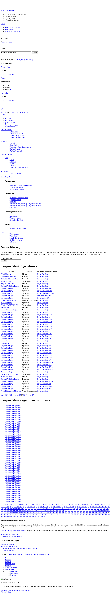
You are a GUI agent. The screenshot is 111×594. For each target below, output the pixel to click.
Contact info (9, 569)
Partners (8, 566)
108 (14, 509)
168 (87, 511)
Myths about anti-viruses (18, 228)
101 (102, 507)
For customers (10, 564)
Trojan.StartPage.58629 (13, 474)
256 (26, 516)
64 (21, 507)
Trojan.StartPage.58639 (13, 487)
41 (80, 505)
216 (14, 515)
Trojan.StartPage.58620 (13, 466)
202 (81, 513)
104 (2, 509)
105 (5, 509)
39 (76, 505)
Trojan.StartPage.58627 (13, 470)
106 (8, 509)
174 (105, 511)
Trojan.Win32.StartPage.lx (10, 286)
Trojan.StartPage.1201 (44, 312)
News (7, 124)
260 (38, 516)
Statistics (13, 165)
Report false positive (17, 135)
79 (54, 507)
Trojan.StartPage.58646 (13, 497)
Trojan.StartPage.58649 (13, 501)
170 (93, 511)
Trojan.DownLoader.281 (45, 362)
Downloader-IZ (6, 377)
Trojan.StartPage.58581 (13, 415)
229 (53, 515)
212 (2, 515)
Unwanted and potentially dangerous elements (25, 205)
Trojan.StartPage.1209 (44, 357)
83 (62, 507)
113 (29, 509)
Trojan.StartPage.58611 (13, 452)
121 (52, 509)
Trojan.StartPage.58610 (13, 450)
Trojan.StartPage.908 (44, 350)
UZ (22, 112)
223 (35, 515)
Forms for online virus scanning (20, 147)
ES (11, 112)
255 (23, 516)
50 (100, 505)
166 (81, 511)
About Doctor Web (11, 126)
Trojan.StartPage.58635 (13, 484)
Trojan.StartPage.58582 (13, 417)
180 (14, 513)
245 (102, 515)
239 (84, 515)
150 (32, 511)
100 (99, 507)
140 (2, 511)
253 (17, 516)
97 (93, 507)
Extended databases (16, 187)
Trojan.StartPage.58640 (13, 489)
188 (38, 513)
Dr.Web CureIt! (15, 149)
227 (47, 515)
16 (26, 395)
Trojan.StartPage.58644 (13, 495)
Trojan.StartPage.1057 (44, 360)
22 (39, 505)
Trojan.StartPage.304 (44, 386)
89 (75, 507)
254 (20, 516)
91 (80, 507)
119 (46, 509)
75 (45, 507)
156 (50, 511)
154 (44, 511)
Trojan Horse (5, 341)
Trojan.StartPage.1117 (44, 331)
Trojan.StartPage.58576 (13, 407)
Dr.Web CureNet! (16, 151)
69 (32, 507)
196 (63, 513)
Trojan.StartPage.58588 (13, 425)
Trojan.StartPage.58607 (13, 446)
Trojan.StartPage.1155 (44, 355)
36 (70, 505)
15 (24, 395)
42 (83, 505)
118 (43, 509)
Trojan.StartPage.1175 (44, 315)
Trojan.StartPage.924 (44, 346)
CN (5, 112)
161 (66, 511)
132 (86, 509)
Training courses (15, 218)
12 (18, 395)
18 (31, 395)
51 (102, 505)
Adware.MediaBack (44, 295)
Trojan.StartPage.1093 (44, 334)
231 (60, 515)
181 (17, 513)
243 (96, 515)
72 (38, 507)
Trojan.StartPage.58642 (13, 491)
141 (5, 511)
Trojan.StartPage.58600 (13, 437)
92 (82, 507)
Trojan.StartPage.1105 (44, 324)
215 (11, 515)
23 (41, 505)
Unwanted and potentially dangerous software (25, 204)
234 (69, 515)
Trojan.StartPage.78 (44, 384)
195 (60, 513)
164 (75, 511)
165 (78, 511)
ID (28, 112)
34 (65, 505)
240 (87, 515)
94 (86, 507)
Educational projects (16, 220)
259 (35, 516)
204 (87, 513)
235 (72, 515)
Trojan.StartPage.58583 (13, 419)
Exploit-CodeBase (7, 284)
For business (9, 120)
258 (32, 516)
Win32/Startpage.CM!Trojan (11, 391)
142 (8, 511)
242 (93, 515)
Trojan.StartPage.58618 (13, 462)
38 (74, 505)
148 (26, 511)
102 (105, 507)
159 (60, 511)
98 (95, 507)
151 (35, 511)
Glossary (13, 207)
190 (44, 513)
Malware (13, 202)
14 (22, 505)
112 (26, 509)
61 (15, 507)
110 (20, 509)
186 (32, 513)
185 (29, 513)
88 (73, 507)
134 (92, 509)
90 (77, 507)
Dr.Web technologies (17, 189)
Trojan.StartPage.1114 (44, 326)
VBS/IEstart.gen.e (7, 274)
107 (11, 509)
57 (6, 507)
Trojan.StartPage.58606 (13, 445)
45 (89, 505)
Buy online (9, 29)
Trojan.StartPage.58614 (13, 458)
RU (2, 112)
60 (12, 507)
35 (67, 505)
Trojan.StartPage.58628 (13, 472)
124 (61, 509)
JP (18, 112)
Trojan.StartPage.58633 (13, 482)
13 (20, 395)
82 (60, 507)
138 (104, 509)
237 (78, 515)
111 (23, 509)
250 (8, 516)
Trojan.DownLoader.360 (45, 293)
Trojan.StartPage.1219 (44, 348)
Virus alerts (13, 236)
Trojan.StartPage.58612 (13, 454)
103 (109, 507)
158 (57, 511)
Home (7, 558)
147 (23, 511)
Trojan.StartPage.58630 (13, 476)
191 (47, 513)
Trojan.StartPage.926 (44, 353)
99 (97, 507)
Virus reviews (14, 234)
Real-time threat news (17, 240)
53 (106, 505)
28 (52, 505)
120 (49, 509)
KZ (20, 112)
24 (44, 505)
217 (17, 515)
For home (8, 118)
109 (17, 509)
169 (90, 511)
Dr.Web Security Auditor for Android (13, 530)
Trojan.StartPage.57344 (45, 367)
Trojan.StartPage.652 (44, 365)
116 (38, 509)
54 (109, 505)
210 (105, 513)
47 (93, 505)
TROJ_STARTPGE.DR (9, 374)
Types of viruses (15, 200)
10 (13, 395)
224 (38, 515)
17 (28, 395)
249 (5, 516)
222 (32, 515)
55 (2, 507)
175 (108, 511)
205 (90, 513)
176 (2, 513)
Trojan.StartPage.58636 (13, 485)
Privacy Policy (6, 592)
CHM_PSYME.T (7, 281)
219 (23, 515)
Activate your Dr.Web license (16, 14)
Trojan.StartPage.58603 (13, 441)
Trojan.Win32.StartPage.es (10, 379)
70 (34, 507)
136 (98, 509)
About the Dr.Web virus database (21, 185)
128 (74, 509)
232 (63, 515)
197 (66, 513)
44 (87, 505)
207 (96, 513)
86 (69, 507)
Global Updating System (41, 554)
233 (66, 515)
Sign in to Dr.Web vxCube (19, 167)
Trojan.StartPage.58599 (13, 435)
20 (35, 505)
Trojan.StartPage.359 (44, 288)
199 (72, 513)
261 (41, 516)
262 (44, 516)
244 (99, 515)
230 (57, 515)
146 (20, 511)
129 (77, 509)
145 (17, 511)
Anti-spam (12, 554)
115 (35, 509)
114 (32, 509)
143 (11, 511)
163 (72, 511)
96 (90, 507)
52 (104, 505)
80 (56, 507)
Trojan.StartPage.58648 (13, 499)
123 (58, 509)
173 (102, 511)
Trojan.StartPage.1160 (44, 329)
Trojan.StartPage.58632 (13, 480)
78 (51, 507)
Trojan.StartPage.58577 (13, 409)
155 (47, 511)
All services (14, 132)
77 (49, 507)
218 (20, 515)
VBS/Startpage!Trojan (8, 300)
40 (78, 505)
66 (25, 507)
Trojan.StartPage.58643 (13, 493)
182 (20, 513)
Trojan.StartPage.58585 (13, 423)
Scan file (13, 143)
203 (84, 513)
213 (5, 515)
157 (53, 511)
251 (11, 516)
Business (8, 560)
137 (101, 509)
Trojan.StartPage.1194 (44, 317)
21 (37, 505)
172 (99, 511)
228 (50, 515)
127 (70, 509)
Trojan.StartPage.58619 (13, 464)
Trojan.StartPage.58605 (13, 443)
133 (89, 509)
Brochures (13, 216)
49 (98, 505)
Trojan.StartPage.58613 (13, 456)
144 (14, 511)
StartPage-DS (6, 343)
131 (83, 509)
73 (41, 507)
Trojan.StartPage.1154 (44, 336)
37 (72, 505)
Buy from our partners (12, 27)
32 (61, 505)
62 (17, 507)
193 (53, 513)
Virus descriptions (16, 173)
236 (75, 515)
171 (96, 511)
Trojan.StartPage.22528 (45, 381)
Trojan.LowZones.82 (44, 291)
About (12, 160)
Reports (12, 164)
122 (55, 509)
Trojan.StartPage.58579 (13, 413)
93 (84, 507)
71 (36, 507)
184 (26, 513)
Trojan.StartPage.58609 (13, 448)
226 (44, 515)
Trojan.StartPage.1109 (44, 322)
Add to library (7, 42)
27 (50, 505)
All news (13, 242)
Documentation (11, 18)
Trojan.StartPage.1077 (44, 338)
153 (41, 511)
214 (8, 515)
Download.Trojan (7, 372)
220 (26, 515)
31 (59, 505)
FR (13, 112)
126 (67, 509)
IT (16, 112)
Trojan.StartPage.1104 (44, 319)
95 (88, 507)
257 (29, 516)
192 (50, 513)
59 (10, 507)
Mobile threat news (16, 238)
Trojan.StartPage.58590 (13, 427)
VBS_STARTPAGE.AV (9, 305)
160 (63, 511)
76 (47, 507)
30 (57, 505)
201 (78, 513)
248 (2, 516)
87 (71, 507)
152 (38, 511)
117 (40, 509)
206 (93, 513)
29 (54, 505)
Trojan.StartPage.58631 (13, 478)
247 (108, 515)
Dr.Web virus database (24, 554)
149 (29, 511)
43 (85, 505)
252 (14, 516)
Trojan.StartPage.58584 (13, 421)
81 (58, 507)
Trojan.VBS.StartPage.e (9, 310)
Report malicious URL (17, 137)
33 (63, 505)
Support (8, 562)
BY (25, 112)
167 (84, 511)
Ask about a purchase (12, 31)
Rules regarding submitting (23, 59)
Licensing (13, 162)
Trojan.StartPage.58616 (13, 460)
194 (57, 513)
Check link (13, 145)
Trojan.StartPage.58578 (13, 411)
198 (69, 513)
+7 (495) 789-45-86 (7, 74)
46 (91, 505)
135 (95, 509)
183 (23, 513)
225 (41, 515)
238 (81, 515)
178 (8, 513)
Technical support (12, 16)
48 (96, 505)
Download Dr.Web (12, 20)
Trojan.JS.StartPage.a (8, 276)
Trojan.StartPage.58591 (13, 429)
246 (105, 515)
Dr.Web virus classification (19, 198)
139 (107, 509)
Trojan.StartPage (42, 274)
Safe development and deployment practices (16, 590)
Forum (3, 78)
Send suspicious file (16, 134)
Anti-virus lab (10, 122)
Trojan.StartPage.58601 (13, 439)
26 (48, 505)
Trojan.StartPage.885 (44, 388)
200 (75, 513)
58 (8, 507)
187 (35, 513)
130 (80, 509)
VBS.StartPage (6, 303)
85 (67, 507)
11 (15, 395)
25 (46, 505)
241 (90, 515)
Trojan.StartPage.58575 (13, 405)
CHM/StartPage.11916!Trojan (11, 279)
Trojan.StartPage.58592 (13, 431)
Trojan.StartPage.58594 (13, 433)
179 (11, 513)
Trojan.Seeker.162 (43, 298)
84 (64, 507)
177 (5, 513)
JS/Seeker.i (5, 307)
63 (19, 507)
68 (30, 507)
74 (43, 507)
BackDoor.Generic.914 (45, 369)
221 (29, 515)
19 (33, 395)
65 (23, 507)
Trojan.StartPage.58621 (13, 468)
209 (102, 513)
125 (64, 509)
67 (28, 507)
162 (69, 511)
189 (41, 513)
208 (99, 513)
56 (4, 507)
